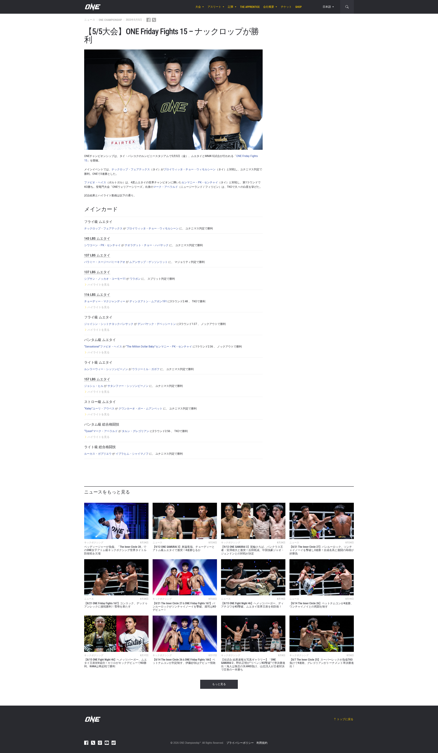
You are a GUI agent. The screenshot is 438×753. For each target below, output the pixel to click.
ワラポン (135, 278)
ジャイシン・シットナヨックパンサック (108, 324)
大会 (198, 6)
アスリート (214, 6)
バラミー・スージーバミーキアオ (104, 262)
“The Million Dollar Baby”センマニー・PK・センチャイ (159, 346)
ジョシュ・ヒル (93, 386)
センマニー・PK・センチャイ (200, 182)
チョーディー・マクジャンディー (104, 301)
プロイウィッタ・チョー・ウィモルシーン (190, 169)
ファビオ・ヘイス (95, 182)
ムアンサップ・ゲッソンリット (148, 262)
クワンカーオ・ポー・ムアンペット (140, 408)
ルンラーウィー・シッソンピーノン (106, 369)
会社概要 (268, 6)
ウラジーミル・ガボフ (145, 369)
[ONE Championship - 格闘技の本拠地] (92, 7)
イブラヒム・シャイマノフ (132, 453)
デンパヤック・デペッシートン (157, 324)
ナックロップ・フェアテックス (131, 169)
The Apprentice (250, 7)
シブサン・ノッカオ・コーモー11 (105, 278)
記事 (230, 6)
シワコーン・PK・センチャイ (102, 245)
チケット (286, 6)
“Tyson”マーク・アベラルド (101, 431)
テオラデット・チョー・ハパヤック (147, 245)
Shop (298, 7)
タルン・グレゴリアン (135, 431)
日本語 (327, 6)
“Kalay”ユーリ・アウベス (99, 408)
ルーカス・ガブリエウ (98, 453)
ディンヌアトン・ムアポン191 (148, 301)
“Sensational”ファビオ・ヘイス (103, 346)
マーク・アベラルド (165, 186)
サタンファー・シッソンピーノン (128, 386)
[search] (347, 7)
